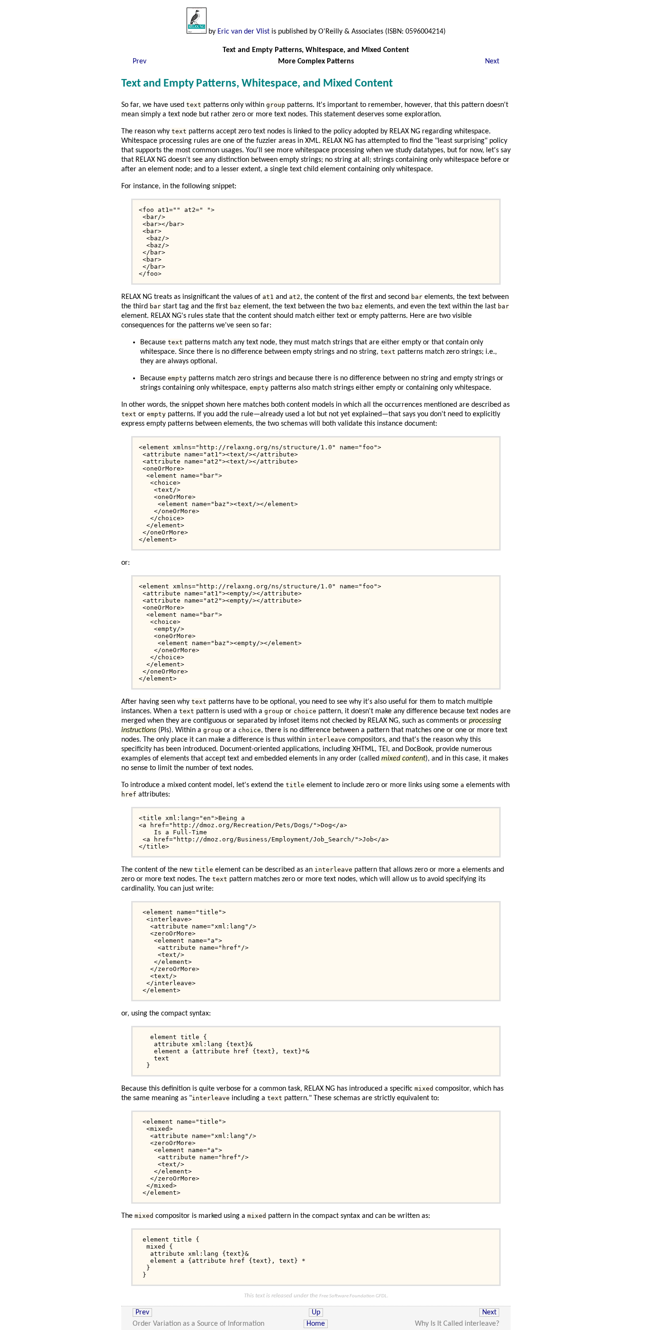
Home (315, 1324)
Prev (139, 61)
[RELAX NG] (197, 31)
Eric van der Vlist (243, 31)
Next (492, 61)
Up (316, 1312)
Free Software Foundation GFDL (353, 1296)
